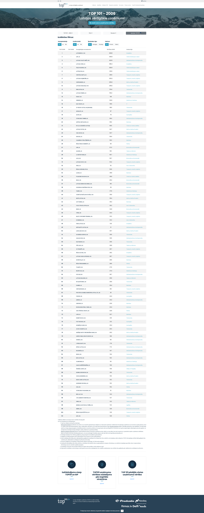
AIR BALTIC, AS (79, 111)
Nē (66, 44)
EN (60, 1)
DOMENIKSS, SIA (80, 220)
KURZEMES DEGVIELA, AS (82, 383)
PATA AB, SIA (79, 274)
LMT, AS (78, 57)
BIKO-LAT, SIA (79, 394)
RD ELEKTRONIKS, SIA (81, 282)
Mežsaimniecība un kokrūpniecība (134, 60)
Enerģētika (129, 53)
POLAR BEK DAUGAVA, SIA (82, 177)
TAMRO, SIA (79, 191)
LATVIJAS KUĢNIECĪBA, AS (82, 79)
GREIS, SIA (78, 401)
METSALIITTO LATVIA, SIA (82, 227)
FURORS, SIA (79, 296)
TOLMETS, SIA (79, 267)
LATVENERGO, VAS (80, 53)
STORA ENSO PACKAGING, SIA (83, 391)
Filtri (90, 33)
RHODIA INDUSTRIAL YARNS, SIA (83, 307)
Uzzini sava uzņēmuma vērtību (102, 23)
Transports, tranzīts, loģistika (133, 75)
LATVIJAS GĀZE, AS (80, 64)
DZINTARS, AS (79, 303)
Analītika (99, 5)
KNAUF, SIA (79, 97)
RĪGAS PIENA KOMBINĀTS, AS (83, 144)
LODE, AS (78, 314)
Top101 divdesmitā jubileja (138, 5)
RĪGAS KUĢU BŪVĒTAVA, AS (82, 412)
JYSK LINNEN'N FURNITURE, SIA (83, 398)
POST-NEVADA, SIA (80, 322)
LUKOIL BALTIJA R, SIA (81, 231)
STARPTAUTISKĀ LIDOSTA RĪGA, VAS (84, 195)
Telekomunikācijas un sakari (132, 57)
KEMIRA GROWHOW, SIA (82, 372)
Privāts (111, 44)
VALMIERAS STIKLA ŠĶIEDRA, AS (83, 140)
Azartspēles (129, 115)
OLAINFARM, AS (80, 362)
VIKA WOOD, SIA (80, 133)
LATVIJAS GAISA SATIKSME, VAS (83, 256)
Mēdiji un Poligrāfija (131, 369)
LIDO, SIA (78, 416)
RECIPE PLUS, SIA (80, 271)
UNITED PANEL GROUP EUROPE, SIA (84, 336)
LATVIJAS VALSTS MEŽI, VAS (82, 60)
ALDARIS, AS (79, 151)
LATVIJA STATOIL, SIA (81, 129)
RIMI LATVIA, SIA (80, 89)
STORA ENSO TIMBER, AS (82, 118)
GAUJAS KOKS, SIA (80, 238)
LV (58, 1)
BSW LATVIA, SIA (80, 358)
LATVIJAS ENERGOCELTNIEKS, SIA (84, 184)
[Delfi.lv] (135, 506)
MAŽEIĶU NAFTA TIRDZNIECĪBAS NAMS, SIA (86, 332)
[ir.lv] (142, 506)
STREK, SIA (78, 213)
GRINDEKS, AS (79, 100)
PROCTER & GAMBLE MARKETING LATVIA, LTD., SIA (88, 293)
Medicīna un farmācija (131, 100)
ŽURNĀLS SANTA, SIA (81, 369)
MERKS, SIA (79, 409)
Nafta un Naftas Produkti (132, 82)
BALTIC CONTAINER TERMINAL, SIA (84, 216)
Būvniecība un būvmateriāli (132, 147)
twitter (144, 1)
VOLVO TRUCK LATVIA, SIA (82, 206)
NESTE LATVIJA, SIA (80, 198)
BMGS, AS (78, 209)
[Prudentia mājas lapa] (124, 500)
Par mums (121, 5)
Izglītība (128, 405)
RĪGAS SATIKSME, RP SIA (82, 169)
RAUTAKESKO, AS (80, 242)
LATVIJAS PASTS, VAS (81, 162)
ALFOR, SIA (78, 115)
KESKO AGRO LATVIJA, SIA (82, 380)
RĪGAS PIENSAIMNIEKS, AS (82, 264)
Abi (59, 44)
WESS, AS (78, 166)
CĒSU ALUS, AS (79, 245)
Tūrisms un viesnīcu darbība (132, 126)
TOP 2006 (62, 49)
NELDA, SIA (78, 354)
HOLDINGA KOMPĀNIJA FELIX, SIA (84, 187)
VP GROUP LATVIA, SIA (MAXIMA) (84, 108)
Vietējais (95, 44)
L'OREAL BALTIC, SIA (81, 343)
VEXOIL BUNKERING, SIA (82, 376)
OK (122, 511)
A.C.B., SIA (78, 158)
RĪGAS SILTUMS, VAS (81, 253)
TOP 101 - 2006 (68, 33)
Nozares (113, 33)
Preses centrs (128, 5)
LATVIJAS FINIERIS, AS (81, 93)
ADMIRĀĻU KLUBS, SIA (81, 325)
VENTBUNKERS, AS (80, 82)
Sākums (94, 5)
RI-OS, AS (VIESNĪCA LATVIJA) (83, 126)
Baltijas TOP (105, 5)
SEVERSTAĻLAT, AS (80, 260)
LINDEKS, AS (79, 300)
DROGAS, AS (79, 137)
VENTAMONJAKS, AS (81, 289)
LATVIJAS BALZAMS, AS (81, 278)
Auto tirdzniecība (130, 166)
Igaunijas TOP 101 (135, 33)
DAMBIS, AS (79, 285)
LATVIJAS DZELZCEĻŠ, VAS (82, 86)
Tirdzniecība (129, 89)
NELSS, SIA (78, 180)
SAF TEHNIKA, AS (80, 202)
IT (126, 104)
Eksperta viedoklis (113, 5)
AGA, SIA (78, 387)
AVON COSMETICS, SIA (81, 329)
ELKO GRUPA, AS (80, 104)
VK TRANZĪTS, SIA (80, 249)
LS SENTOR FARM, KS (81, 155)
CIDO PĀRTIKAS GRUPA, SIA (82, 311)
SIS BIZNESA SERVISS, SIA (82, 235)
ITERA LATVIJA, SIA (80, 224)
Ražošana (128, 97)
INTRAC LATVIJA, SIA (81, 347)
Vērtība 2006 (111, 49)
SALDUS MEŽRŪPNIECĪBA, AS (83, 365)
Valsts (116, 44)
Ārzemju (101, 44)
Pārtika (128, 144)
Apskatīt (72, 479)
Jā (62, 44)
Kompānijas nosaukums (83, 49)
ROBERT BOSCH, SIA (81, 318)
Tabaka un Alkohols (131, 151)
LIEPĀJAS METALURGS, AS (82, 122)
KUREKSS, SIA (79, 340)
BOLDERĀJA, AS (80, 351)
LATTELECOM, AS (80, 71)
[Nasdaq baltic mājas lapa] (140, 500)
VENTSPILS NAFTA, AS (81, 75)
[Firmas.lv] (127, 506)
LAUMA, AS (79, 173)
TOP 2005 (71, 49)
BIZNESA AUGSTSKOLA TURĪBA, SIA (84, 405)
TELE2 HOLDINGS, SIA (81, 68)
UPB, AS (78, 147)
